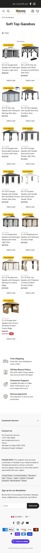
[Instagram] (34, 4)
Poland (24, 480)
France (9, 478)
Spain (16, 478)
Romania (5, 480)
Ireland (22, 478)
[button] (3, 11)
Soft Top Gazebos (8, 17)
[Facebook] (30, 4)
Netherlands (15, 480)
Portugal (30, 478)
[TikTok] (22, 523)
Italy (3, 478)
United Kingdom (20, 475)
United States (7, 475)
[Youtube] (27, 523)
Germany (32, 475)
